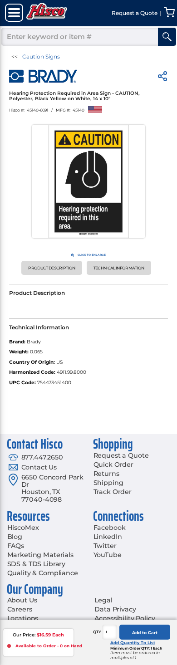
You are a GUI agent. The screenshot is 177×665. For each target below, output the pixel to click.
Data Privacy (115, 609)
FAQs (15, 545)
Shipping (108, 482)
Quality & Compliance (42, 573)
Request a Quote (121, 455)
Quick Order (113, 464)
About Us (22, 600)
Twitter (105, 545)
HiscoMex (23, 527)
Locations (23, 618)
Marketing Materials (40, 554)
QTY (97, 632)
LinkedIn (107, 536)
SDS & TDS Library (36, 563)
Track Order (112, 491)
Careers (19, 609)
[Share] (162, 78)
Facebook (109, 527)
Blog (14, 536)
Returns (106, 473)
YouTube (107, 554)
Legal (103, 600)
